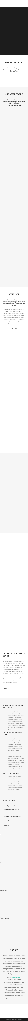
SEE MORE (14, 328)
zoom (11, 119)
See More (6, 688)
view (17, 119)
